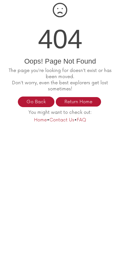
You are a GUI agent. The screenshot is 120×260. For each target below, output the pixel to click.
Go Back (36, 102)
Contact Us (61, 120)
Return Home (78, 102)
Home (40, 120)
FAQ (81, 120)
